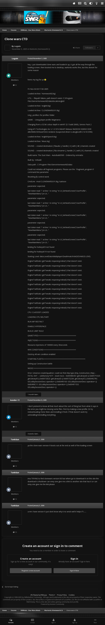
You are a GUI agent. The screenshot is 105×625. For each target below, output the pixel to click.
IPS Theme (34, 595)
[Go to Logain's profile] (7, 47)
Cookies (72, 595)
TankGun (15, 439)
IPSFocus (44, 595)
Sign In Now (74, 570)
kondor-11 (15, 400)
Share (77, 48)
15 (16, 427)
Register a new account (31, 570)
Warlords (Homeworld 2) (40, 49)
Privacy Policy (62, 595)
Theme (51, 595)
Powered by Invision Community (52, 604)
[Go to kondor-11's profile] (15, 412)
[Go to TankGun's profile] (15, 451)
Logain (17, 46)
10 (16, 466)
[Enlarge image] (45, 79)
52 (16, 85)
